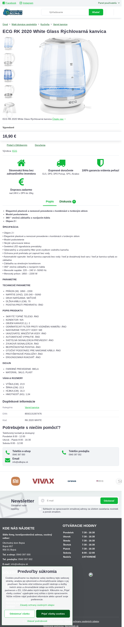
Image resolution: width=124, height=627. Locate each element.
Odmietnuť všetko (20, 613)
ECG (14, 151)
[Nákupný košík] (110, 12)
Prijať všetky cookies (53, 613)
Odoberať (109, 500)
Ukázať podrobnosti (37, 621)
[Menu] (118, 12)
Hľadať (96, 12)
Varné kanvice (32, 407)
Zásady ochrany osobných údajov (82, 621)
